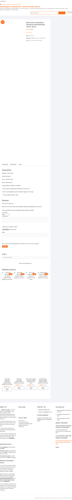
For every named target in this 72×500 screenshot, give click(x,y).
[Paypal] (28, 410)
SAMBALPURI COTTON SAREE (38, 38)
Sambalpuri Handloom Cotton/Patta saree (20, 6)
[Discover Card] (33, 410)
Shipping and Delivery (23, 425)
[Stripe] (20, 414)
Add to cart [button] (7, 389)
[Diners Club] (31, 410)
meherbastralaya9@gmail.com (45, 412)
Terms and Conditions (24, 422)
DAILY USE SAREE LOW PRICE (35, 40)
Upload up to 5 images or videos (9, 226)
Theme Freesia (61, 498)
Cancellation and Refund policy (25, 423)
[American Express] (20, 410)
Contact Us (21, 426)
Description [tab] (5, 164)
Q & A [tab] (20, 164)
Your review (5, 216)
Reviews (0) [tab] (13, 164)
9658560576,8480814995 (44, 409)
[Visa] (25, 410)
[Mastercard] (22, 410)
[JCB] (22, 414)
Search (61, 13)
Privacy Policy (22, 420)
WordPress (70, 498)
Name (3, 232)
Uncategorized (3, 1)
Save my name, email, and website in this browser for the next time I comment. (20, 243)
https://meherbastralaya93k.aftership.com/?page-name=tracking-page (64, 442)
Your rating (4, 212)
